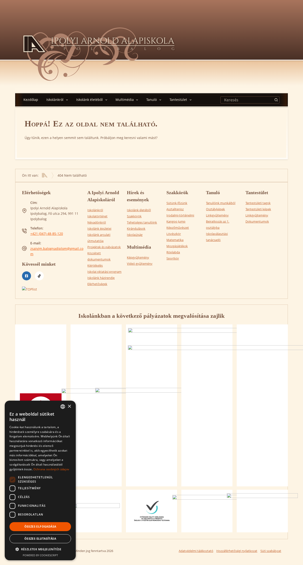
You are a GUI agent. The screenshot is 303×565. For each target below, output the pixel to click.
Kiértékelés (95, 265)
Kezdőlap (30, 99)
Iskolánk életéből (89, 99)
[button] (40, 549)
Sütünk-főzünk (176, 203)
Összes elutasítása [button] (40, 539)
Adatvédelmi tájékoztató (196, 551)
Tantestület (178, 99)
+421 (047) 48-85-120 (46, 233)
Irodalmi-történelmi (180, 215)
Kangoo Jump (175, 221)
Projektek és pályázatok (104, 247)
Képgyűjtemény (138, 257)
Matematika (174, 240)
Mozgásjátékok (177, 246)
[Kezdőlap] (45, 175)
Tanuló (151, 99)
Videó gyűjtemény (139, 263)
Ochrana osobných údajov (51, 469)
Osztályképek (215, 209)
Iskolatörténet (97, 216)
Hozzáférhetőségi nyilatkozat (236, 551)
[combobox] (247, 99)
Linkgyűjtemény (217, 215)
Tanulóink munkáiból (220, 203)
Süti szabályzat (270, 551)
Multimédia (125, 99)
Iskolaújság (135, 235)
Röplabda (173, 252)
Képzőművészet (177, 227)
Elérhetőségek (97, 284)
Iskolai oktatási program (104, 271)
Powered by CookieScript (40, 555)
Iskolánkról (54, 99)
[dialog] (40, 480)
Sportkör (172, 258)
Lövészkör (173, 234)
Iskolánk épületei (99, 228)
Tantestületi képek (258, 209)
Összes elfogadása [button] (40, 527)
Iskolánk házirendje (101, 278)
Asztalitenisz (175, 209)
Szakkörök (134, 216)
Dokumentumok (257, 221)
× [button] (69, 406)
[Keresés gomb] (276, 100)
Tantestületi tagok (258, 203)
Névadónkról (96, 222)
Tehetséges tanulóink (142, 222)
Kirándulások (136, 228)
